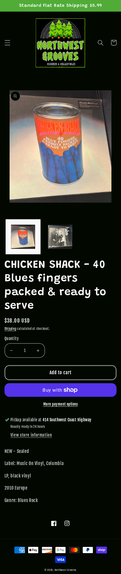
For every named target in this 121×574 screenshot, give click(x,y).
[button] (7, 42)
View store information (31, 435)
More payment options (60, 404)
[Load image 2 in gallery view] (60, 237)
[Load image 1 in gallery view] (23, 237)
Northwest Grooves (66, 569)
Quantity (12, 338)
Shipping (10, 329)
